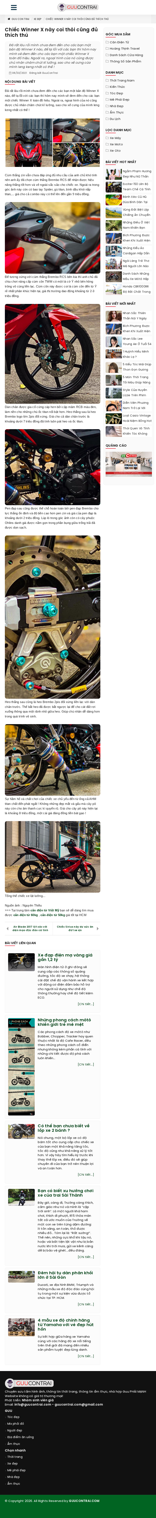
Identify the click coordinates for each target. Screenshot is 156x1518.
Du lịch (115, 119)
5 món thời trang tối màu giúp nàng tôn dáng (136, 383)
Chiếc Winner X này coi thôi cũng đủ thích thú (77, 19)
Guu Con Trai (20, 19)
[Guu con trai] (77, 7)
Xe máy (115, 138)
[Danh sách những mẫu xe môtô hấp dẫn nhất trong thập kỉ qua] (114, 276)
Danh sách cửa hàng (126, 55)
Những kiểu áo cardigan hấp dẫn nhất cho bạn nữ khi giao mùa (136, 256)
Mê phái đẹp (119, 99)
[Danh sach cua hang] (129, 464)
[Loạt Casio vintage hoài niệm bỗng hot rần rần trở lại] (114, 421)
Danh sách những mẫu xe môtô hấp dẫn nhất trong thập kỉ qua (136, 281)
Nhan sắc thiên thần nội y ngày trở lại (135, 318)
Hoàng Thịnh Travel (125, 48)
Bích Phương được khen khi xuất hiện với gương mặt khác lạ (136, 243)
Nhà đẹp (117, 106)
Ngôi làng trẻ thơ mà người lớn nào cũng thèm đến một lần (136, 269)
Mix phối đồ (15, 1424)
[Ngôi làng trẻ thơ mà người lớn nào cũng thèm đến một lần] (114, 264)
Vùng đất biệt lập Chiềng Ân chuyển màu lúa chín (137, 215)
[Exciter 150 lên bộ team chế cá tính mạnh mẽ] (114, 187)
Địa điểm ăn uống (20, 1437)
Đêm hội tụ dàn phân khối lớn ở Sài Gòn (65, 1275)
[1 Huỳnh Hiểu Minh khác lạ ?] (114, 353)
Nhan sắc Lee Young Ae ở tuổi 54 (137, 341)
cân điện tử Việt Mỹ (44, 910)
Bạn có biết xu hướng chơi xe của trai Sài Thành (65, 1193)
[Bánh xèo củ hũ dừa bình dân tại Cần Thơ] (114, 200)
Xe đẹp (37, 19)
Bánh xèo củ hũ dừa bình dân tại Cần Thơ (135, 202)
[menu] (14, 8)
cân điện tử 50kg (52, 915)
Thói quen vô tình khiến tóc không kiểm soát (136, 434)
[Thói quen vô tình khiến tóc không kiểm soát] (114, 431)
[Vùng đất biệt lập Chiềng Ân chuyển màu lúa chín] (114, 212)
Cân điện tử (119, 42)
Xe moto (116, 144)
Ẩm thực (117, 112)
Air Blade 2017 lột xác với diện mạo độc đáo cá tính (30, 929)
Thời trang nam (122, 80)
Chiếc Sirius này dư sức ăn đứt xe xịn (75, 929)
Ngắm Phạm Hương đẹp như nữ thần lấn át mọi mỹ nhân (137, 177)
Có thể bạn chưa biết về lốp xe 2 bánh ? (64, 1128)
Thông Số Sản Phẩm (125, 61)
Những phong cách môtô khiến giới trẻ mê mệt (64, 1022)
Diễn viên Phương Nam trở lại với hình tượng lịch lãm (136, 411)
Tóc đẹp (116, 93)
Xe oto (115, 150)
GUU (8, 1411)
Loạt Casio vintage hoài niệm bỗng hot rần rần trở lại (137, 421)
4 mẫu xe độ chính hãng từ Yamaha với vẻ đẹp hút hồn (66, 1325)
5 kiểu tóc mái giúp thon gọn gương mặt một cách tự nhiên (137, 372)
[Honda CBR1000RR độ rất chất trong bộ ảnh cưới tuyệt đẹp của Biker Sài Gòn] (114, 289)
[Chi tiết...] (86, 1004)
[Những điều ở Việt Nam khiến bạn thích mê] (114, 225)
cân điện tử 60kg (25, 915)
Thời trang (15, 1457)
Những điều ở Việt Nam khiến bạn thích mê (136, 228)
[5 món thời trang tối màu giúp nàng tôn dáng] (114, 385)
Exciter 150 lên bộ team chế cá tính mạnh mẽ (137, 189)
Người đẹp (14, 1430)
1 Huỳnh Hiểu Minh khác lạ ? (136, 354)
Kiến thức (117, 87)
